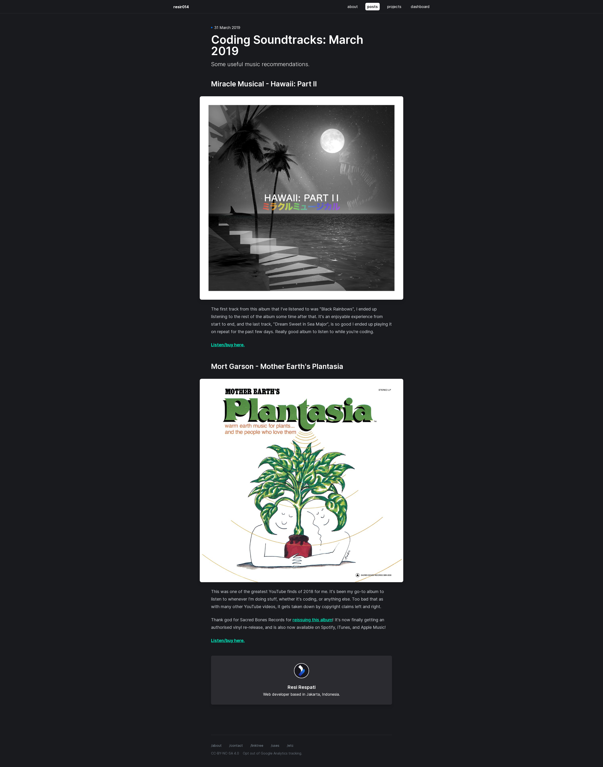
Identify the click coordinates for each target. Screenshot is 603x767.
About (352, 6)
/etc (290, 745)
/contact (236, 745)
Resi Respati (302, 687)
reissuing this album (312, 619)
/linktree (256, 745)
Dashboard (420, 6)
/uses (275, 745)
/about (216, 745)
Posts (372, 6)
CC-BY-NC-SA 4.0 (225, 753)
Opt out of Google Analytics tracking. (272, 753)
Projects (394, 6)
